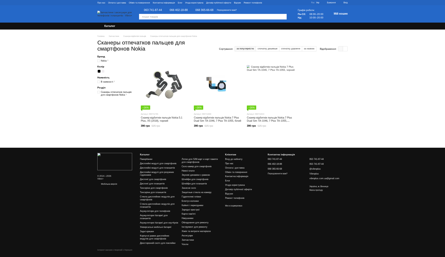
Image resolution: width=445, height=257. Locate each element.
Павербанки (146, 159)
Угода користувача (194, 3)
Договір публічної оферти (218, 3)
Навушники (187, 218)
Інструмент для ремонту (194, 227)
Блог (180, 3)
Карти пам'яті (189, 214)
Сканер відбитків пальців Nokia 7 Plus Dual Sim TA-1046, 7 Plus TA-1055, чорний (269, 120)
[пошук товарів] (284, 16)
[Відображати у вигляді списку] (345, 48)
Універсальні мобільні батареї (155, 227)
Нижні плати (188, 170)
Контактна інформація (164, 3)
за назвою (309, 48)
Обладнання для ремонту (195, 222)
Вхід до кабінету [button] (233, 159)
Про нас (101, 3)
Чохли (185, 244)
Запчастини (188, 240)
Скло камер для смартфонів (197, 166)
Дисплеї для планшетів (152, 183)
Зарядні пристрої (191, 209)
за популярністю (245, 48)
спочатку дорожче (290, 48)
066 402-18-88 (179, 10)
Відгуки (237, 3)
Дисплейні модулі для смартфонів (158, 163)
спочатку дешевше (267, 48)
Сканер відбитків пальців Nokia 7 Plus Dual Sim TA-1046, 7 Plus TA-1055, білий (217, 119)
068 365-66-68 (204, 10)
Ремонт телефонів (253, 3)
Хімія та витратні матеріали (196, 231)
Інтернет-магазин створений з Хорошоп (114, 250)
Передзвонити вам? (227, 10)
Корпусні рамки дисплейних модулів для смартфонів (154, 237)
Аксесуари (187, 235)
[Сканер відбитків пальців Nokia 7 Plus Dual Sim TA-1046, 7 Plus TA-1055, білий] (218, 84)
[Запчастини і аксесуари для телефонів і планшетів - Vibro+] (114, 161)
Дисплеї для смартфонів (153, 179)
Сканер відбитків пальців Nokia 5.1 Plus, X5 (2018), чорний (161, 119)
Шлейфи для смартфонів (195, 179)
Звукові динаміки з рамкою (196, 175)
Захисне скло (189, 188)
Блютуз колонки (190, 201)
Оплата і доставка (117, 3)
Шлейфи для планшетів (194, 183)
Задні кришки (147, 231)
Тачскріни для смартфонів (154, 188)
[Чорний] (99, 71)
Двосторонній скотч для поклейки (157, 243)
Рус (313, 3)
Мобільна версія (108, 184)
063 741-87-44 (153, 10)
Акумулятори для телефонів (155, 211)
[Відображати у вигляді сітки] (340, 48)
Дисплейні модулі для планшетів (157, 167)
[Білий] (103, 71)
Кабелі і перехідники (192, 205)
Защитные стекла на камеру (197, 192)
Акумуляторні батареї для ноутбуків (159, 222)
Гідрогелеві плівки (191, 196)
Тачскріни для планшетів (153, 192)
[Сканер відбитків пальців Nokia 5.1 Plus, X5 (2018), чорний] (165, 84)
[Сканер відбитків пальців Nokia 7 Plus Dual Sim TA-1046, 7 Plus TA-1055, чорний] (271, 84)
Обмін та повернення (139, 3)
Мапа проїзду (316, 190)
